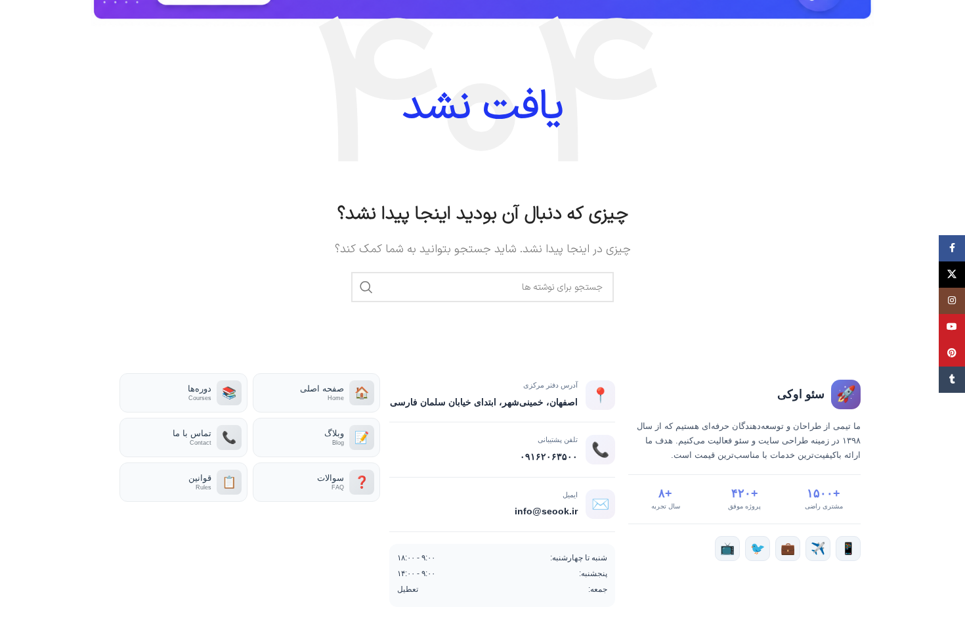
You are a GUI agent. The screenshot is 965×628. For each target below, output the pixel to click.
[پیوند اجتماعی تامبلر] (952, 380)
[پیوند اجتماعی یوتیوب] (952, 327)
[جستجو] (366, 287)
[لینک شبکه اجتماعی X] (952, 274)
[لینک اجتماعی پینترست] (952, 353)
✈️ (818, 548)
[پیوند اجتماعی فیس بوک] (952, 248)
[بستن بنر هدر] (16, 13)
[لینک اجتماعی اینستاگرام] (952, 301)
